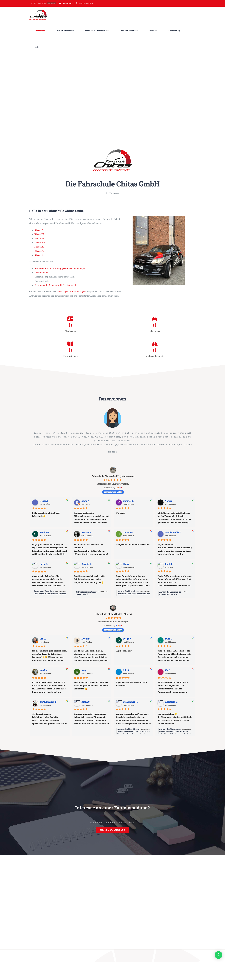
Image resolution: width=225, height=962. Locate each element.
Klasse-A (38, 255)
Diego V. (127, 638)
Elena (126, 564)
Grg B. (43, 638)
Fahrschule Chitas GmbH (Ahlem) (113, 614)
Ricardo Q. (87, 564)
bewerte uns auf (112, 491)
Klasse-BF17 (40, 238)
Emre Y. (85, 500)
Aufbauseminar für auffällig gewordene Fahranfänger (59, 268)
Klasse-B (38, 230)
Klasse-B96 (39, 242)
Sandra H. (44, 532)
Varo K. (168, 500)
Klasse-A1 (39, 246)
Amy (84, 670)
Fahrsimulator (41, 272)
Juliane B (128, 532)
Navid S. (44, 564)
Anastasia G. (171, 701)
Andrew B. (87, 532)
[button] (218, 955)
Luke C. (168, 638)
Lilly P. (126, 670)
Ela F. (167, 670)
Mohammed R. (130, 701)
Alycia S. (86, 701)
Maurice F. (128, 500)
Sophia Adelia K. (173, 532)
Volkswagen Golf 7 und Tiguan (71, 291)
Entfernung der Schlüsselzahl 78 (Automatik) (55, 285)
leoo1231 (44, 500)
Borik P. (169, 564)
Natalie (43, 670)
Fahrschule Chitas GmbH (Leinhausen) (113, 476)
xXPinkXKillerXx (48, 701)
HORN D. (86, 638)
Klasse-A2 (39, 251)
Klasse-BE (39, 234)
